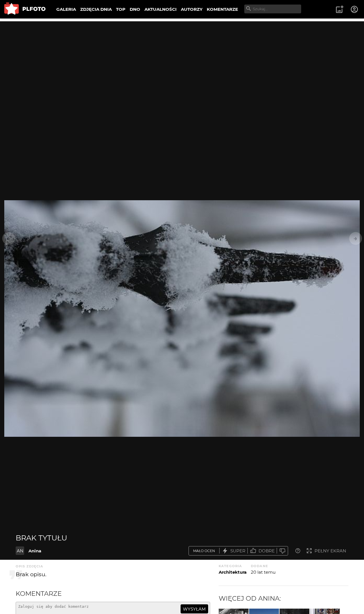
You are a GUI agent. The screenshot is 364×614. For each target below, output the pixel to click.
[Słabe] (282, 550)
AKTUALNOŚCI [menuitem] (160, 9)
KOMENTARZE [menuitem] (222, 9)
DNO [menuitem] (135, 9)
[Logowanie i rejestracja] (354, 9)
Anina (34, 551)
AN (20, 551)
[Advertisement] (182, 61)
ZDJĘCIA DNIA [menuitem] (96, 9)
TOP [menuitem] (120, 9)
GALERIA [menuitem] (66, 9)
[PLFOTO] (25, 9)
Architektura (233, 572)
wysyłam (194, 609)
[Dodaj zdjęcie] (339, 9)
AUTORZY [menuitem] (191, 9)
